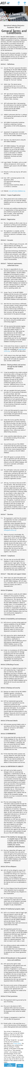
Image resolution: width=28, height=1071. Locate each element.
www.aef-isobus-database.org (17, 191)
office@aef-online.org (10, 530)
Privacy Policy (17, 1043)
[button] (10, 1065)
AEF (18, 4)
